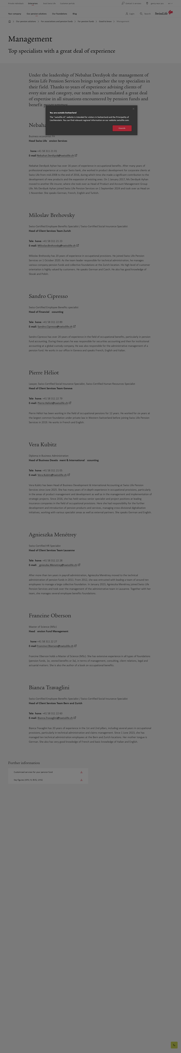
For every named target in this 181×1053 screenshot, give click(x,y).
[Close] (133, 109)
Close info (122, 128)
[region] (91, 120)
